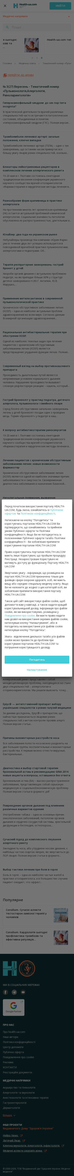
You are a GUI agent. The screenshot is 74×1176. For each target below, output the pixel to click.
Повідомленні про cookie (20, 615)
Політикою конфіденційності (37, 513)
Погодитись (37, 659)
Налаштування (37, 669)
